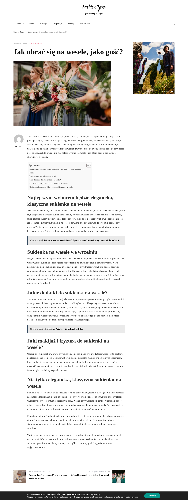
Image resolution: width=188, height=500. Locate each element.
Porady (71, 24)
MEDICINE (85, 24)
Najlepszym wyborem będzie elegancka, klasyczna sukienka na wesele (56, 171)
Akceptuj (152, 495)
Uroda (31, 24)
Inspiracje (58, 24)
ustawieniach (132, 497)
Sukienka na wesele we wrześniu (43, 176)
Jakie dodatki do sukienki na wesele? (45, 180)
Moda (19, 24)
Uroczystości (36, 43)
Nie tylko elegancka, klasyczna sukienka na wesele (51, 187)
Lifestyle (43, 24)
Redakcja (19, 147)
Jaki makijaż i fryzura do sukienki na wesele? (48, 183)
